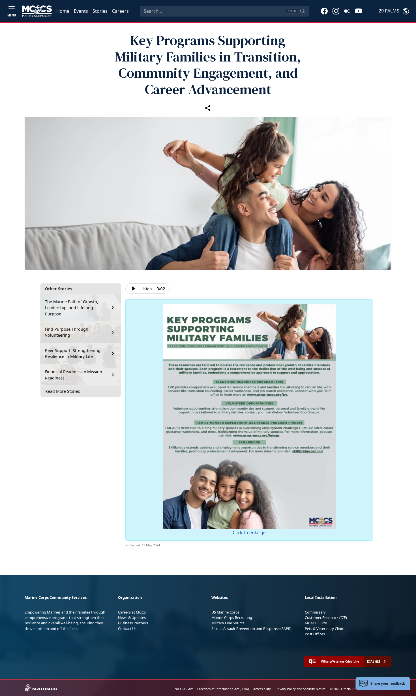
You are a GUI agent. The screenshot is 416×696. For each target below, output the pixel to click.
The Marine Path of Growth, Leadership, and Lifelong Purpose (71, 308)
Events (81, 11)
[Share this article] (208, 107)
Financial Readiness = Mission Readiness (73, 375)
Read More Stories (62, 391)
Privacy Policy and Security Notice (300, 689)
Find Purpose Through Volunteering (66, 332)
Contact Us (127, 628)
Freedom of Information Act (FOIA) (223, 689)
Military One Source (228, 622)
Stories (100, 11)
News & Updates (132, 617)
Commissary (315, 612)
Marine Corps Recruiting (231, 617)
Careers (120, 11)
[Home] (37, 11)
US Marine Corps (225, 612)
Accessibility (262, 689)
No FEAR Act (184, 689)
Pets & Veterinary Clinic (324, 628)
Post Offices (315, 633)
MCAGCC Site (316, 622)
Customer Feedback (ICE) (326, 617)
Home (62, 11)
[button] (324, 11)
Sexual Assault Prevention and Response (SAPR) (251, 628)
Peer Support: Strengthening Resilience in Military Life (72, 353)
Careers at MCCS (132, 612)
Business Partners (133, 622)
